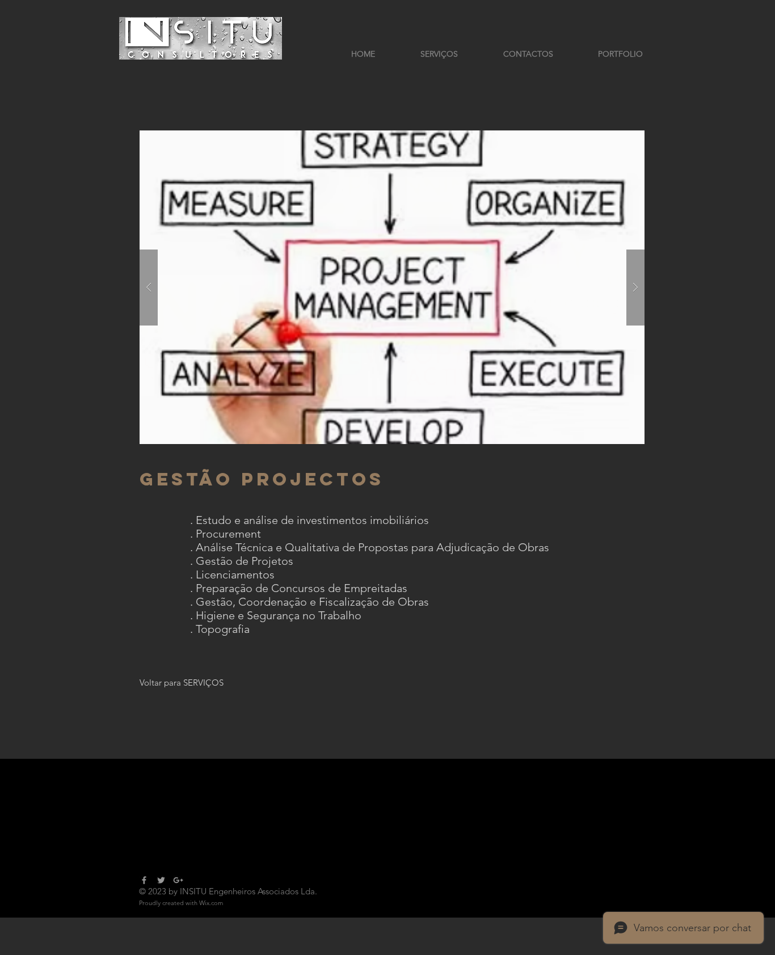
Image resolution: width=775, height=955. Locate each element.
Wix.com (211, 903)
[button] (392, 287)
